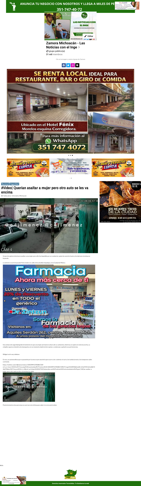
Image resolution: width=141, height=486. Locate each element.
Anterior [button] (9, 111)
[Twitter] (68, 65)
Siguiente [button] (132, 111)
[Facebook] (64, 65)
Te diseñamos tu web (82, 483)
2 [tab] (70, 155)
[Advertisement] (49, 422)
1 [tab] (68, 155)
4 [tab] (50, 338)
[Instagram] (73, 65)
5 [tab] (52, 338)
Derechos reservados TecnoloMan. (63, 483)
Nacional (5, 184)
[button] (9, 168)
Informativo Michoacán (19, 196)
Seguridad (14, 184)
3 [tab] (72, 155)
